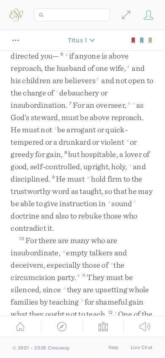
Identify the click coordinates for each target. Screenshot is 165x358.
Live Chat (141, 347)
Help (113, 347)
